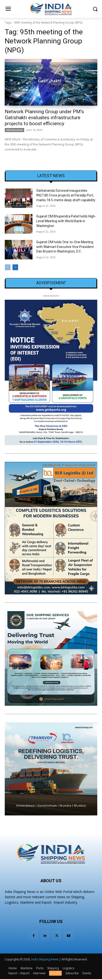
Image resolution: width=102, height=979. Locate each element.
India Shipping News (44, 959)
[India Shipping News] (51, 8)
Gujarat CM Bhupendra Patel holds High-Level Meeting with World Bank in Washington (66, 220)
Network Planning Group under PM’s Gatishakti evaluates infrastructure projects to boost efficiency (44, 117)
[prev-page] (8, 267)
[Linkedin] (45, 935)
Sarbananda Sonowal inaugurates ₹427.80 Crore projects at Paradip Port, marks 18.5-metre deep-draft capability (65, 195)
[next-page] (15, 267)
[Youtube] (68, 935)
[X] (56, 935)
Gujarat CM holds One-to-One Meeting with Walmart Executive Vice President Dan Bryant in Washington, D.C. (65, 246)
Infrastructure (14, 130)
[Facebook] (33, 935)
